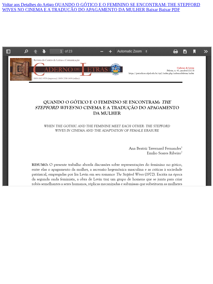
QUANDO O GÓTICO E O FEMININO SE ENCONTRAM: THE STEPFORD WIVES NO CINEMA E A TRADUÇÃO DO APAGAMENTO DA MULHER (101, 7)
